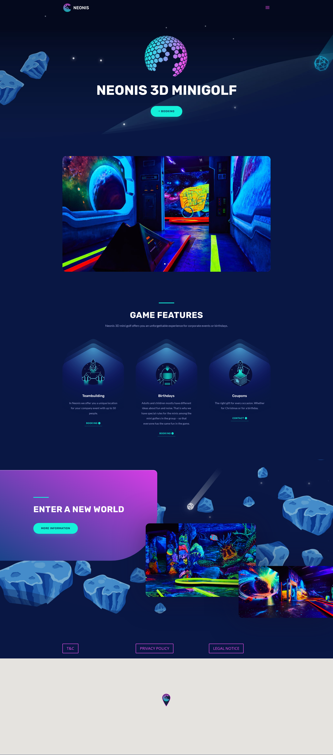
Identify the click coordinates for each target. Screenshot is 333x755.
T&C (70, 648)
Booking (168, 111)
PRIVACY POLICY (154, 648)
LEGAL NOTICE (226, 648)
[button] (166, 700)
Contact (238, 418)
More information (55, 528)
